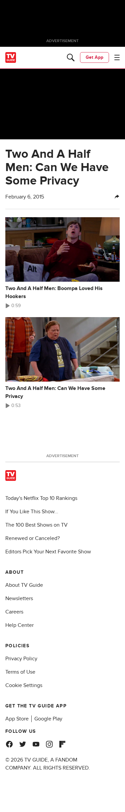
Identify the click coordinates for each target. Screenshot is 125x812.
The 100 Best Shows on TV (36, 525)
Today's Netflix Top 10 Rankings (41, 498)
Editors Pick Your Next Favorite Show (48, 551)
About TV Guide (24, 585)
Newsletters (19, 598)
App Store (17, 718)
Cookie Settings (23, 685)
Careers (14, 611)
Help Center (19, 625)
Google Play (48, 718)
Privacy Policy (21, 658)
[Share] (117, 196)
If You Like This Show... (31, 511)
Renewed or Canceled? (32, 538)
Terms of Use (20, 672)
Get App (94, 57)
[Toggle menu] (117, 57)
